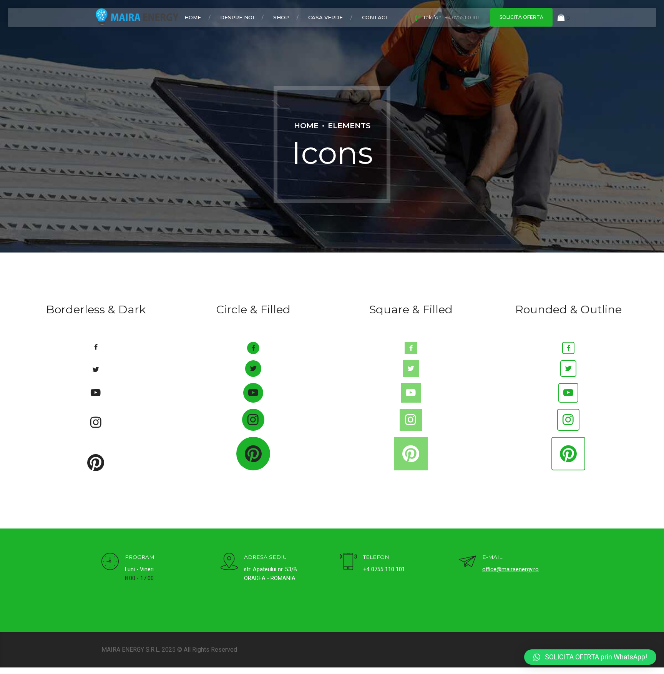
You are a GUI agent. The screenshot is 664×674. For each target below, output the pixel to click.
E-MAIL (492, 557)
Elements (349, 125)
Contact (375, 17)
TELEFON (376, 557)
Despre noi (237, 17)
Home (192, 17)
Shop (281, 17)
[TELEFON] (348, 562)
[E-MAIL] (467, 562)
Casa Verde (325, 17)
